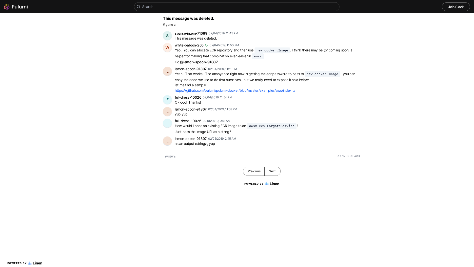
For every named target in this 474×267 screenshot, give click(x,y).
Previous (254, 171)
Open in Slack (348, 156)
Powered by (17, 263)
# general (169, 24)
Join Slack (456, 7)
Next (272, 171)
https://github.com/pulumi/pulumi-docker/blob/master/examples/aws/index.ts (235, 90)
